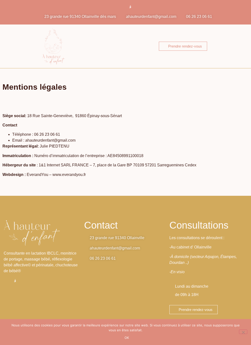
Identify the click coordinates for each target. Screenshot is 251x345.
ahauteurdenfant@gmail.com (50, 140)
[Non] (243, 332)
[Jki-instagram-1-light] (130, 7)
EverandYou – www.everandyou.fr (56, 174)
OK (127, 338)
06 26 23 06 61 (47, 134)
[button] (138, 46)
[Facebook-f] (121, 7)
